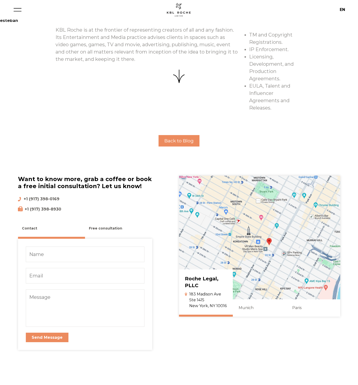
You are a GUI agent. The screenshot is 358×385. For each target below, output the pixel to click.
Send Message (47, 337)
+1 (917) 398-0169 (41, 199)
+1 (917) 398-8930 (43, 209)
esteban (9, 20)
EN (342, 9)
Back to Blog (179, 141)
